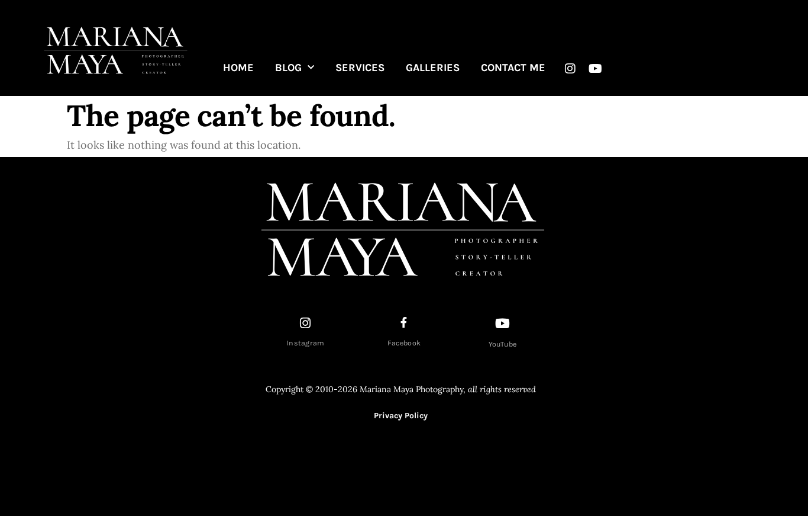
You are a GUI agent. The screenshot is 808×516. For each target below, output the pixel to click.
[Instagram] (570, 68)
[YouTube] (502, 323)
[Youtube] (595, 68)
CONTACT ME (513, 67)
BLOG (288, 67)
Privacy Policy (401, 416)
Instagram (305, 343)
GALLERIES (433, 67)
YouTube (503, 344)
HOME (238, 67)
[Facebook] (404, 322)
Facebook (404, 343)
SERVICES (359, 67)
